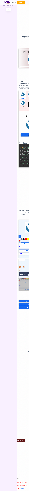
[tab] (22, 260)
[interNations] (8, 9)
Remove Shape (23, 274)
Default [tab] (23, 98)
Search (21, 2)
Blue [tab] (23, 106)
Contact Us (21, 488)
